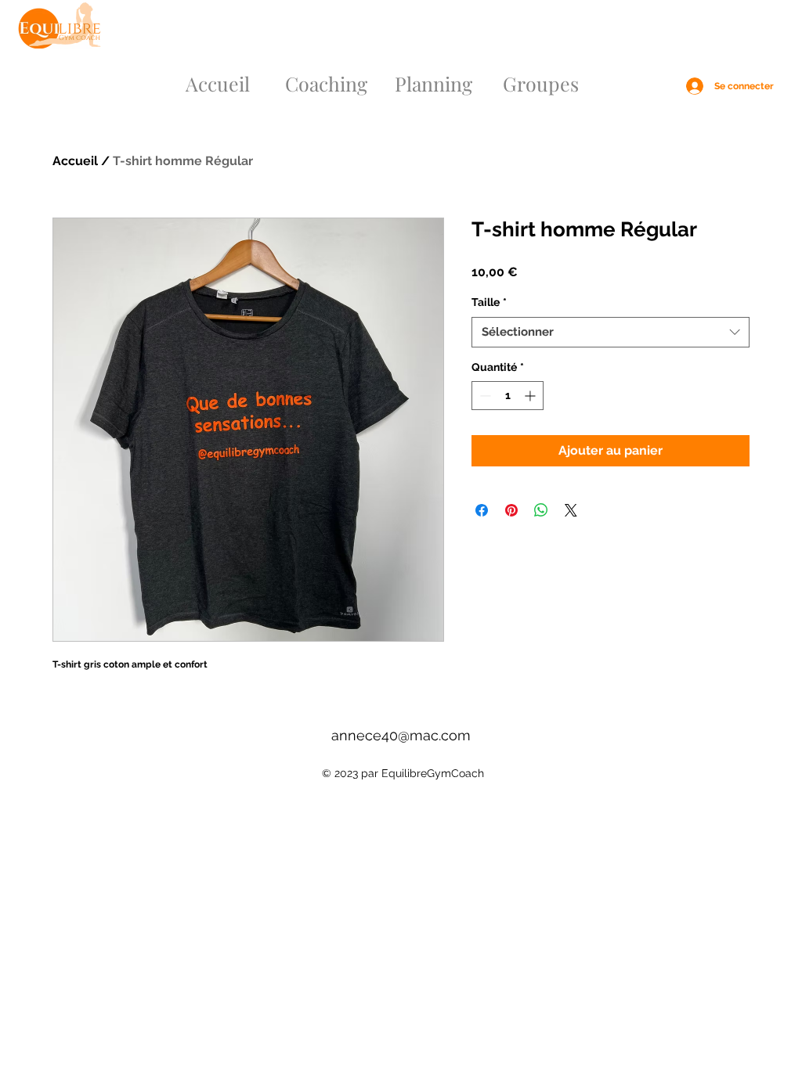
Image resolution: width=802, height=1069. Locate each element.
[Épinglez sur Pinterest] (511, 510)
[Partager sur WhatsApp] (541, 510)
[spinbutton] (507, 395)
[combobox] (610, 332)
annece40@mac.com (401, 735)
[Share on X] (571, 510)
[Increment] (531, 395)
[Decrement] (483, 395)
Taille (489, 302)
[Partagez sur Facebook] (481, 510)
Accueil (75, 160)
